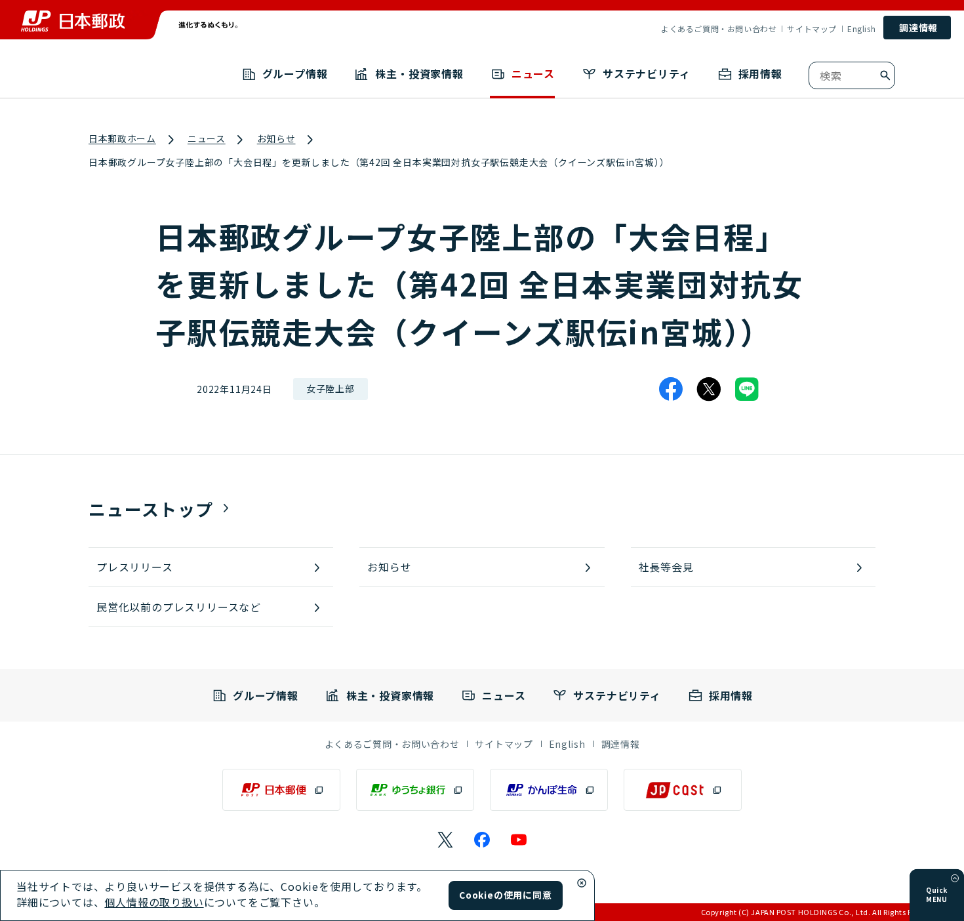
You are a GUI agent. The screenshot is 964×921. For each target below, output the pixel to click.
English (861, 29)
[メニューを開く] (955, 878)
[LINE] (746, 389)
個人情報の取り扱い (153, 902)
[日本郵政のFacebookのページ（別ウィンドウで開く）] (482, 840)
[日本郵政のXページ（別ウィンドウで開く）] (445, 840)
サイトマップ (812, 29)
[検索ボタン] (885, 75)
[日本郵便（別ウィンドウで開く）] (281, 790)
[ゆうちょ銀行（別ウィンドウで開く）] (415, 790)
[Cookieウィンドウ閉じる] (581, 883)
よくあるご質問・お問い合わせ (718, 29)
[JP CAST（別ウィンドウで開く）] (683, 790)
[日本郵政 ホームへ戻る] (73, 20)
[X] (708, 389)
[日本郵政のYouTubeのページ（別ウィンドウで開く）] (519, 840)
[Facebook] (670, 389)
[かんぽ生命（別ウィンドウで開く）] (549, 790)
